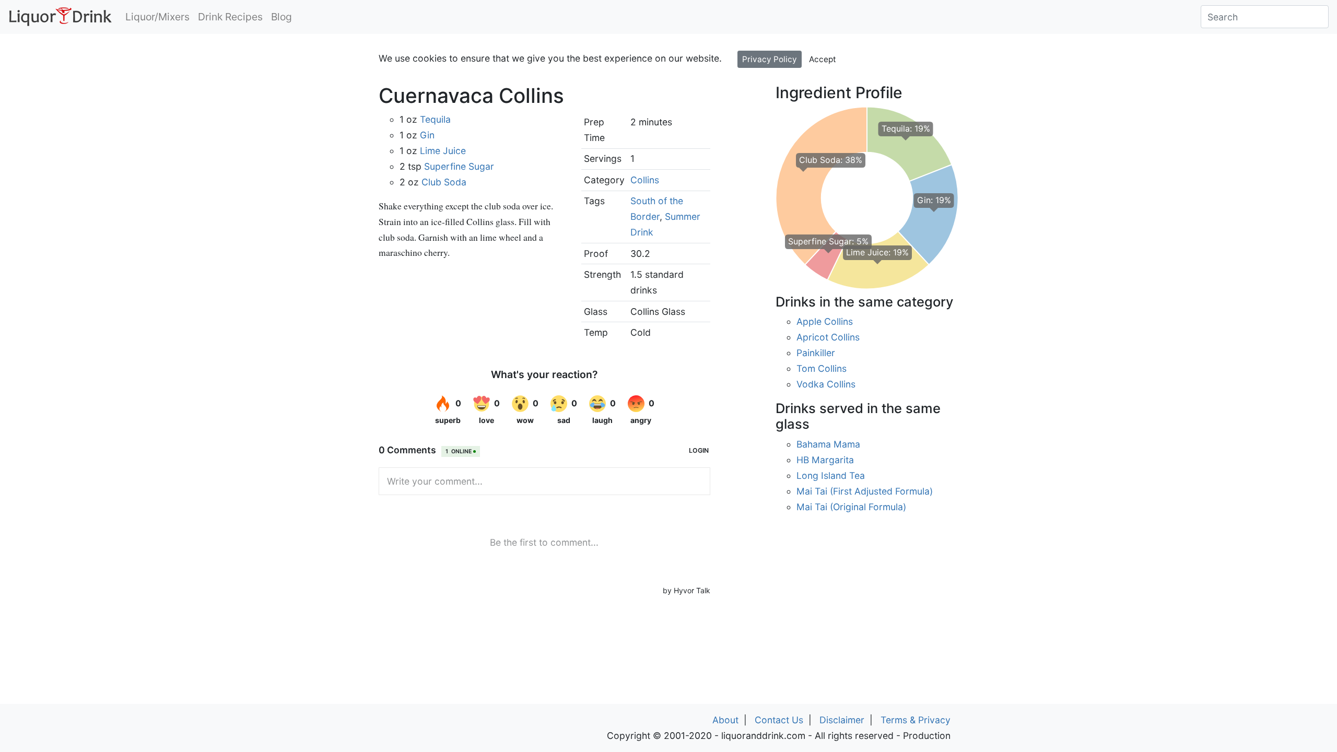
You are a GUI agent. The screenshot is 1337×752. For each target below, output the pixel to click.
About (725, 719)
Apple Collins (824, 321)
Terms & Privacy (916, 719)
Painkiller (815, 352)
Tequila (435, 119)
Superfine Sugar (459, 166)
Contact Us (779, 719)
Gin (427, 135)
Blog (281, 16)
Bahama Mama (828, 444)
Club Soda (443, 182)
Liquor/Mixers (157, 16)
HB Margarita (825, 459)
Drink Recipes (230, 16)
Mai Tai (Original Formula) (851, 506)
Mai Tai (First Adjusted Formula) (864, 491)
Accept (822, 59)
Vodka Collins (825, 384)
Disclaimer (841, 719)
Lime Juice (443, 150)
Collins (644, 179)
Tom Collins (821, 368)
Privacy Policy (769, 59)
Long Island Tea (830, 475)
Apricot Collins (828, 337)
